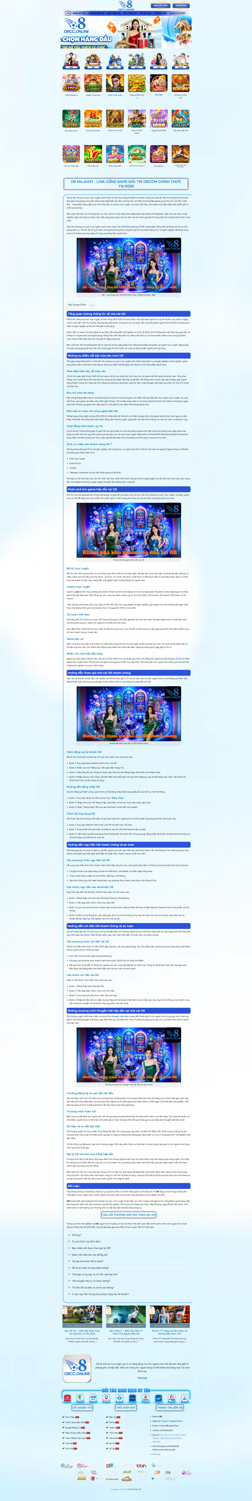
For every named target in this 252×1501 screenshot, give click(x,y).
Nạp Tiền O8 (113, 13)
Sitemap (142, 1386)
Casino (70, 600)
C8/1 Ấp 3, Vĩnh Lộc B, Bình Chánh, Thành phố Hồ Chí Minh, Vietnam (169, 1446)
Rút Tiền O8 (130, 13)
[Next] (185, 36)
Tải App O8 (145, 13)
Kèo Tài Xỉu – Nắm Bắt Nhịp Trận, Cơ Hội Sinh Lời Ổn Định (82, 1340)
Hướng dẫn (160, 13)
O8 (97, 1372)
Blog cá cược (177, 13)
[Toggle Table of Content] (90, 313)
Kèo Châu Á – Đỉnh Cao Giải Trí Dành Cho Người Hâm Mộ (126, 1340)
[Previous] (66, 36)
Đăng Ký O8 (79, 13)
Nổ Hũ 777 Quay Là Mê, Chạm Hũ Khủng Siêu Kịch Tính (169, 1340)
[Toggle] (69, 1243)
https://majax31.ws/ (172, 1429)
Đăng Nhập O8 (96, 13)
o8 (68, 13)
